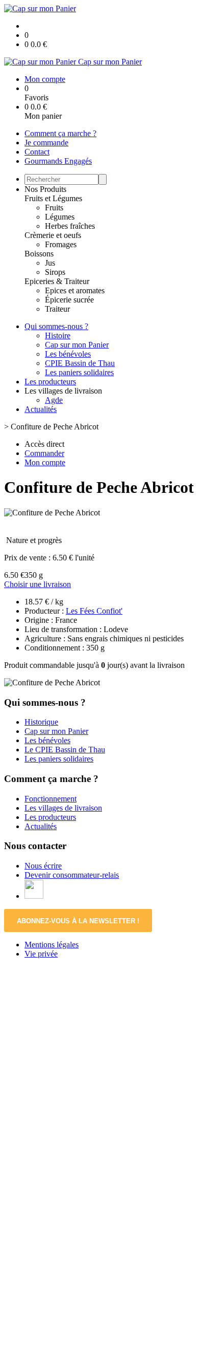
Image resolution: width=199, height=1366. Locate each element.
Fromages (61, 244)
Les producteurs (50, 381)
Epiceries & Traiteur (56, 281)
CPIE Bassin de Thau (80, 363)
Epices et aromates (75, 290)
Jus (50, 262)
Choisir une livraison (37, 584)
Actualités (40, 409)
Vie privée (41, 953)
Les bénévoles (68, 354)
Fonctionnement (50, 798)
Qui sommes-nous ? (56, 326)
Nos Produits (45, 189)
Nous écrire (43, 865)
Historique (41, 722)
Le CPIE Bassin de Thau (64, 749)
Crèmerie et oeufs (52, 235)
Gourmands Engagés (58, 161)
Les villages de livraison (63, 808)
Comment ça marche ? (60, 133)
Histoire (57, 335)
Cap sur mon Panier (77, 344)
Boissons (39, 253)
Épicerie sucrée (69, 299)
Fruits (54, 207)
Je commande (46, 142)
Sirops (55, 272)
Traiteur (57, 309)
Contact (36, 151)
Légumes (59, 216)
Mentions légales (51, 944)
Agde (54, 400)
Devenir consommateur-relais (71, 875)
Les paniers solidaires (79, 372)
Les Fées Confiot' (94, 610)
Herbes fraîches (70, 226)
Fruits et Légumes (53, 198)
